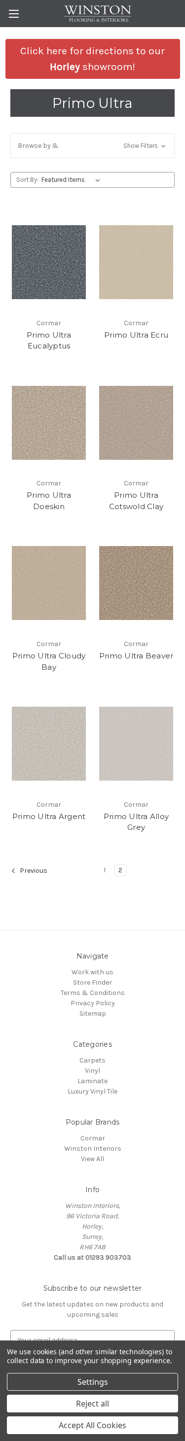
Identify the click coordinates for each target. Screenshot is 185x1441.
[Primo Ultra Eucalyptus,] (49, 262)
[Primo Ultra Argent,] (49, 743)
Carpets (92, 1060)
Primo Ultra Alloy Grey (136, 822)
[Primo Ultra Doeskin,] (49, 423)
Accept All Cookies (92, 1425)
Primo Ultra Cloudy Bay (49, 661)
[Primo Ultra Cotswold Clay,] (136, 423)
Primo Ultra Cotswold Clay (136, 500)
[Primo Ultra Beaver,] (136, 583)
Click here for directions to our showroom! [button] (92, 58)
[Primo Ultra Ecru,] (136, 262)
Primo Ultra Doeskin (49, 500)
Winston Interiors (92, 1148)
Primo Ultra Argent (49, 816)
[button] (92, 145)
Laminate (92, 1081)
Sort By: (27, 179)
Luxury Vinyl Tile (92, 1091)
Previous (32, 870)
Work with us (92, 972)
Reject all (92, 1403)
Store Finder (92, 982)
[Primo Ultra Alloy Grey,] (136, 743)
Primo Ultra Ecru (136, 335)
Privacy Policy (93, 1003)
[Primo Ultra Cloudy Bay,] (49, 583)
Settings (92, 1381)
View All (92, 1159)
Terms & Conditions (93, 993)
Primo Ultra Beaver (136, 655)
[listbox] (73, 179)
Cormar (92, 1138)
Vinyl (92, 1070)
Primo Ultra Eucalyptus (49, 340)
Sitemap (92, 1013)
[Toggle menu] (13, 13)
